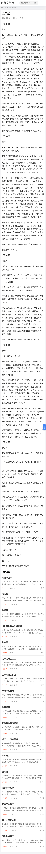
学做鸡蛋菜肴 (8, 691)
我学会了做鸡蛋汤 (10, 739)
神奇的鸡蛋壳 (8, 804)
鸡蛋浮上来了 (8, 578)
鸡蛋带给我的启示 (10, 723)
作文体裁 (4, 653)
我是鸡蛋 (6, 707)
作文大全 (4, 588)
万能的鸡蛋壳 (8, 836)
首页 (2, 7)
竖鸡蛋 (5, 772)
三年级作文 (14, 7)
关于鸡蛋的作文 (9, 675)
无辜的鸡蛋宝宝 (9, 658)
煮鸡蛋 (5, 594)
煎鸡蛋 (5, 642)
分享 (44, 427)
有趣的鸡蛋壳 (8, 788)
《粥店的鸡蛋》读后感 (12, 626)
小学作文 (7, 7)
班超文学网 (7, 2)
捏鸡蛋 (5, 610)
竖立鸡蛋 (6, 755)
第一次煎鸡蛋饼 (9, 820)
